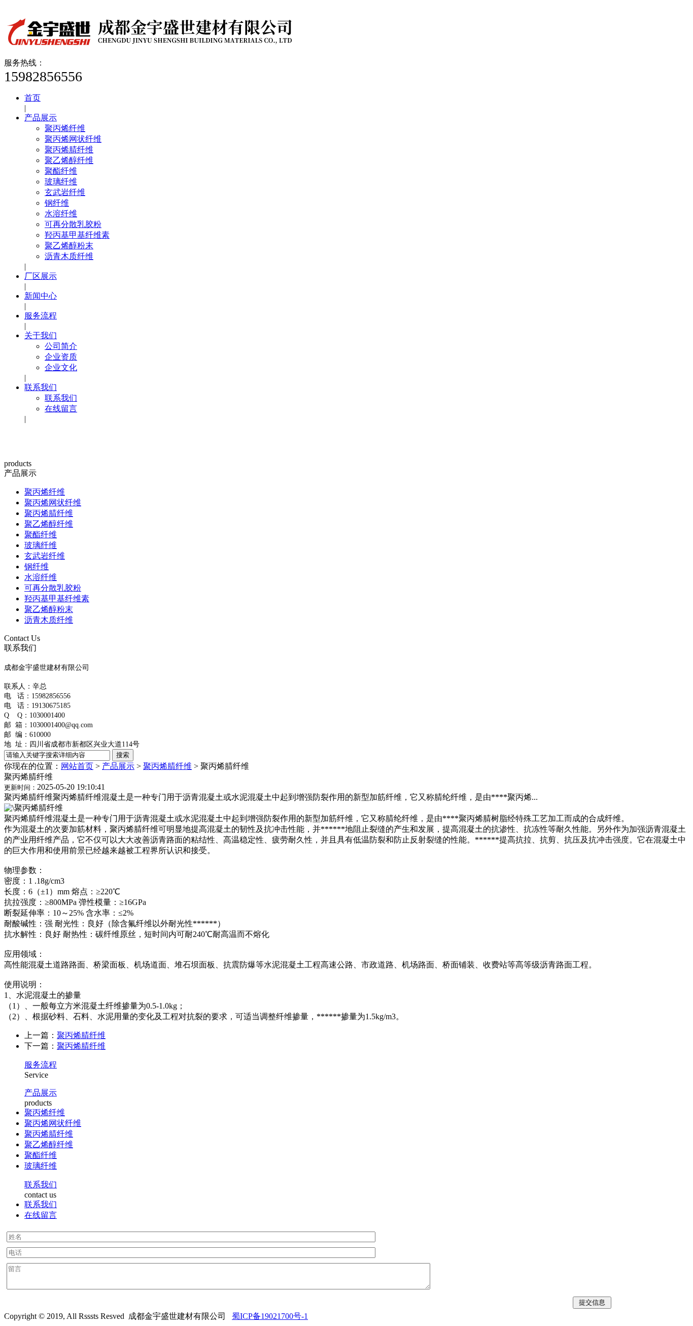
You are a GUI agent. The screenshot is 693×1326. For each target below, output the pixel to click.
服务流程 (40, 315)
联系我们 (40, 387)
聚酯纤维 (61, 171)
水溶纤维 (61, 213)
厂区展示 (40, 276)
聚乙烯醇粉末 (69, 245)
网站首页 (77, 766)
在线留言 (61, 408)
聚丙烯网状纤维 (73, 139)
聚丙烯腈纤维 (69, 149)
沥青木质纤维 (69, 256)
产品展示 (40, 117)
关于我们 (40, 335)
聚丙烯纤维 (65, 128)
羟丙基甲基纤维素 (77, 235)
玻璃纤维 (61, 181)
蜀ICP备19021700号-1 (270, 1316)
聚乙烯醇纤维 (69, 160)
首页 (32, 97)
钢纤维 (57, 203)
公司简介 (61, 346)
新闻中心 (40, 296)
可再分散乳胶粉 (73, 224)
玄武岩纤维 (65, 192)
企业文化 (61, 367)
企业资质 (61, 356)
